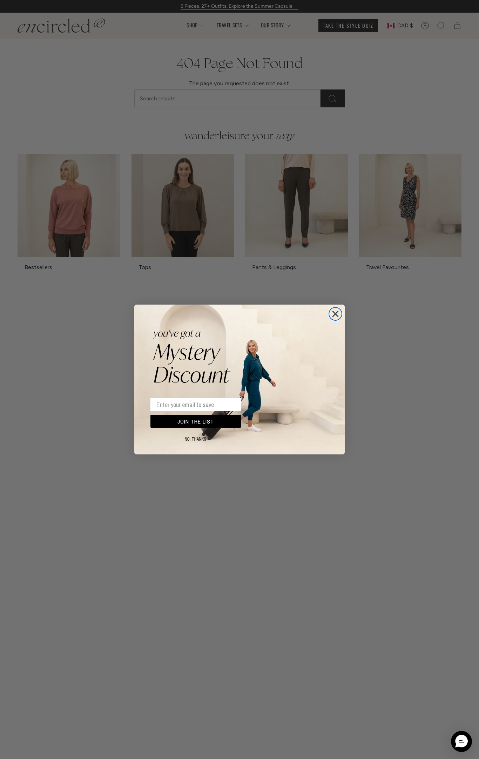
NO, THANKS (196, 439)
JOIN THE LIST (195, 421)
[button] (461, 741)
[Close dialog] (335, 313)
